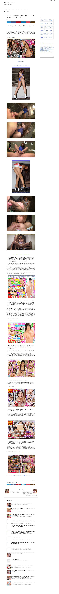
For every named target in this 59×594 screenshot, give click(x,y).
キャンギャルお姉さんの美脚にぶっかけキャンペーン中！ (21, 65)
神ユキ (41, 33)
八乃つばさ (42, 23)
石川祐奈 (51, 31)
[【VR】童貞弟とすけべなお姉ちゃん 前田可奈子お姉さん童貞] (21, 397)
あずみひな (50, 19)
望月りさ (52, 26)
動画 (8, 11)
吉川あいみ (46, 23)
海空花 (51, 30)
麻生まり (42, 37)
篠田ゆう (44, 33)
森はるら (51, 27)
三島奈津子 (50, 20)
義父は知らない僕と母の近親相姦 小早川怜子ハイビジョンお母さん (21, 548)
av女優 (41, 19)
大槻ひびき (42, 24)
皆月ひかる (46, 31)
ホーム (6, 11)
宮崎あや (47, 24)
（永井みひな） (43, 38)
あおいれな (45, 19)
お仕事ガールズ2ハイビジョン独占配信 (17, 553)
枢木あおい (46, 27)
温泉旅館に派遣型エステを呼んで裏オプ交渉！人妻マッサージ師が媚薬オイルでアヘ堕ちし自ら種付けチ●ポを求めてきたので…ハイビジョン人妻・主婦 (47, 45)
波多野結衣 (42, 30)
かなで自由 (42, 20)
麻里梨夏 (46, 37)
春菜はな (48, 26)
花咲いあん (46, 34)
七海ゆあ (46, 20)
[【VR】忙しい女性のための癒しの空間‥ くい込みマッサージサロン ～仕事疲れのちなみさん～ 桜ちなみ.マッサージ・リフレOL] (21, 429)
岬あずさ (51, 24)
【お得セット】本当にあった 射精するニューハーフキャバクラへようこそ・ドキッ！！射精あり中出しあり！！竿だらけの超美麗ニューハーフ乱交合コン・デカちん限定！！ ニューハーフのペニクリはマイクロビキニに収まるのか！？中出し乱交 (23, 521)
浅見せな (47, 30)
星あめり (42, 26)
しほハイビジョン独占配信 (15, 559)
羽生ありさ (51, 33)
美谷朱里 (48, 33)
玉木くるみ (42, 31)
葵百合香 (51, 34)
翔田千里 (42, 34)
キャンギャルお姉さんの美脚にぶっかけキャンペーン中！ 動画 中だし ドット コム (19, 475)
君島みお (51, 23)
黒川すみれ (50, 37)
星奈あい (45, 26)
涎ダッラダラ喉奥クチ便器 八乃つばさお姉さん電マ (46, 51)
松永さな (42, 27)
